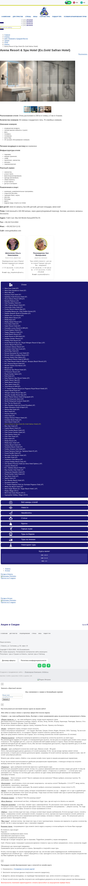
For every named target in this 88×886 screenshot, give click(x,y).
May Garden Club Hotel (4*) (14, 470)
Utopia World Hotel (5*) (12, 390)
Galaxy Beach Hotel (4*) (13, 445)
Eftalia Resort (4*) (11, 441)
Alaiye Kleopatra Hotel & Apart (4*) (16, 407)
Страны (28, 16)
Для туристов (18, 16)
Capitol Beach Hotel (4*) (13, 428)
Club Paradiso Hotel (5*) (13, 303)
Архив (84, 624)
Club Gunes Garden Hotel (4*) (15, 432)
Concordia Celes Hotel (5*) (14, 307)
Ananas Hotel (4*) (11, 413)
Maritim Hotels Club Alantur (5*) (15, 365)
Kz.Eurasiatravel (44, 11)
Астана (7, 570)
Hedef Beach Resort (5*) (13, 334)
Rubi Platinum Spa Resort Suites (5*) (17, 378)
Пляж (6, 42)
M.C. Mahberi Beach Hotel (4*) (15, 468)
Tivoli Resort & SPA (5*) (12, 386)
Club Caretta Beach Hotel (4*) (15, 430)
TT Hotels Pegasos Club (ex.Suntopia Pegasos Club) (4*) (24, 484)
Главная (7, 35)
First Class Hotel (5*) (12, 324)
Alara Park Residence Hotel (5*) (15, 290)
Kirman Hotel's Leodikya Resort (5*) (17, 355)
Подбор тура (56, 16)
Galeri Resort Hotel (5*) (12, 326)
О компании (6, 16)
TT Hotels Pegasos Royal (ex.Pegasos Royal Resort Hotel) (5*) (26, 388)
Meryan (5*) (9, 368)
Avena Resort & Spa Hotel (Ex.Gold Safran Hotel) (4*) (23, 424)
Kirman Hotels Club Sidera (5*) (15, 357)
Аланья (6, 44)
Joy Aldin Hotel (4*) (11, 457)
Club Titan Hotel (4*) (11, 436)
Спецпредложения (24, 633)
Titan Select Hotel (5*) (12, 384)
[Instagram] (44, 665)
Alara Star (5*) (9, 292)
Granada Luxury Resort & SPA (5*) (16, 328)
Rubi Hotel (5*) (9, 376)
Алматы (8, 569)
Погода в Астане (6, 598)
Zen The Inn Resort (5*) (13, 403)
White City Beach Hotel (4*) (14, 486)
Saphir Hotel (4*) (10, 478)
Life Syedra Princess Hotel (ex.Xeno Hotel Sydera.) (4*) (23, 463)
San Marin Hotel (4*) (11, 476)
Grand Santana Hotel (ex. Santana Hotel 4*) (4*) (21, 451)
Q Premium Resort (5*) (12, 372)
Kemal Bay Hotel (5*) (12, 351)
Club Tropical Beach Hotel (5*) (15, 305)
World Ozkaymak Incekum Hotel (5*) (17, 401)
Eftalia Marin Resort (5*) (13, 317)
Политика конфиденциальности (33, 660)
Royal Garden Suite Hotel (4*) (15, 474)
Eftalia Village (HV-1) (11, 491)
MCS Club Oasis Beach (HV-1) (15, 493)
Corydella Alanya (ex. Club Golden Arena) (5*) (20, 311)
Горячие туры (45, 16)
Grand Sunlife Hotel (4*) (13, 453)
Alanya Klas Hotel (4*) (12, 409)
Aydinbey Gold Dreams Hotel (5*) (16, 297)
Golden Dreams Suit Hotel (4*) (15, 449)
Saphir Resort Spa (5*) (12, 380)
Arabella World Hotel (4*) (13, 420)
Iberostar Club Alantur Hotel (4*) (15, 455)
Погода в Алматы (7, 574)
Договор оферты (8, 660)
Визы (35, 16)
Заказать (6, 699)
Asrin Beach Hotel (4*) (12, 422)
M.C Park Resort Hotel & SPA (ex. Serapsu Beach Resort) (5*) (25, 361)
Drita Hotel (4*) (10, 438)
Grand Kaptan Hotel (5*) (13, 330)
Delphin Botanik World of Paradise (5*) (18, 313)
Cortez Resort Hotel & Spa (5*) (15, 309)
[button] (73, 58)
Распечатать (82, 54)
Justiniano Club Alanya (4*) (14, 459)
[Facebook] (48, 665)
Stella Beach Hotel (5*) (12, 382)
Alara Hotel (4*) (10, 411)
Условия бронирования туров (75, 16)
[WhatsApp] (39, 665)
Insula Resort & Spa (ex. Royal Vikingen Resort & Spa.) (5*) (25, 342)
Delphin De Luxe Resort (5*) (14, 315)
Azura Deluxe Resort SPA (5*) (15, 299)
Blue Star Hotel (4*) (11, 426)
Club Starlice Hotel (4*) (12, 434)
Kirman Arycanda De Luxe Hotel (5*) (17, 353)
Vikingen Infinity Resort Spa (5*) (15, 393)
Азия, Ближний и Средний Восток (16, 39)
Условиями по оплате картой (24, 869)
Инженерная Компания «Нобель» (37, 672)
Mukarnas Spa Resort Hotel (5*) (15, 370)
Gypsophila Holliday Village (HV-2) (16, 495)
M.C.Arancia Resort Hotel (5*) (15, 363)
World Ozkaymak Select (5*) (14, 399)
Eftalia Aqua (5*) (10, 319)
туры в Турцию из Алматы (18, 654)
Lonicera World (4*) (11, 466)
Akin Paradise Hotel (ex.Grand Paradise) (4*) (20, 405)
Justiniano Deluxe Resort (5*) (14, 347)
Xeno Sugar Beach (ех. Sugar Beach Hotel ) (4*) (21, 488)
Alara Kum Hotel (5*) (11, 288)
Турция (6, 40)
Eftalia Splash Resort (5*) (13, 322)
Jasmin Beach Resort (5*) (13, 345)
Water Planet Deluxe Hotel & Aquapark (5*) (19, 397)
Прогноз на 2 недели (8, 578)
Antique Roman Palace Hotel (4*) (16, 418)
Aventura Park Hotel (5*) (13, 294)
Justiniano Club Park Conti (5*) (15, 349)
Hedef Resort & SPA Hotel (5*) (15, 336)
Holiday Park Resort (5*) (13, 340)
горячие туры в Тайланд (36, 654)
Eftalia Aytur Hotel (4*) (12, 443)
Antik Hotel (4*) (10, 416)
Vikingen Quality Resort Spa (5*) (15, 395)
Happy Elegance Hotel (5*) (14, 332)
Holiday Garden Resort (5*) (14, 338)
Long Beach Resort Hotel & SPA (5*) (17, 359)
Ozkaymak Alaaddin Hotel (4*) (15, 472)
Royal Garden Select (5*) (13, 374)
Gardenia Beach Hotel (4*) (13, 447)
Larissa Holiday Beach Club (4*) (15, 461)
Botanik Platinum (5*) (12, 301)
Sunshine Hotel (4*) (11, 482)
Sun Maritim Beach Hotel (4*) (14, 480)
